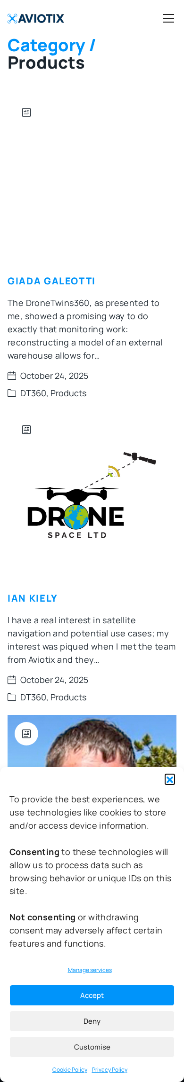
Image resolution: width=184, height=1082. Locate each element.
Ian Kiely (33, 598)
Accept (92, 995)
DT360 (33, 393)
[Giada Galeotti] (92, 178)
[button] (170, 779)
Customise (92, 1047)
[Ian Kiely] (92, 495)
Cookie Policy (69, 1070)
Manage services (90, 970)
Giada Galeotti (52, 280)
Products (68, 393)
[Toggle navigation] (168, 18)
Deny (92, 1021)
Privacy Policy (109, 1070)
